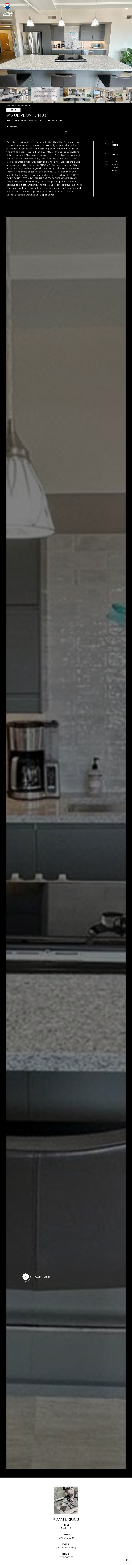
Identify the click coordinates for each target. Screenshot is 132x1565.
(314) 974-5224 (66, 1538)
